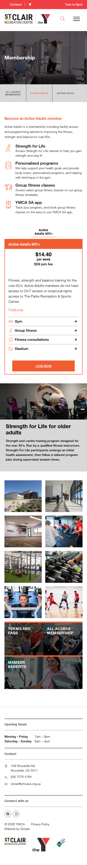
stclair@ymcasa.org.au (26, 784)
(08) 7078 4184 (21, 776)
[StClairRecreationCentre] (7, 814)
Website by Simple (17, 829)
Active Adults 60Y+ (44, 231)
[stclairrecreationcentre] (16, 814)
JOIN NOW (44, 366)
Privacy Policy (40, 824)
